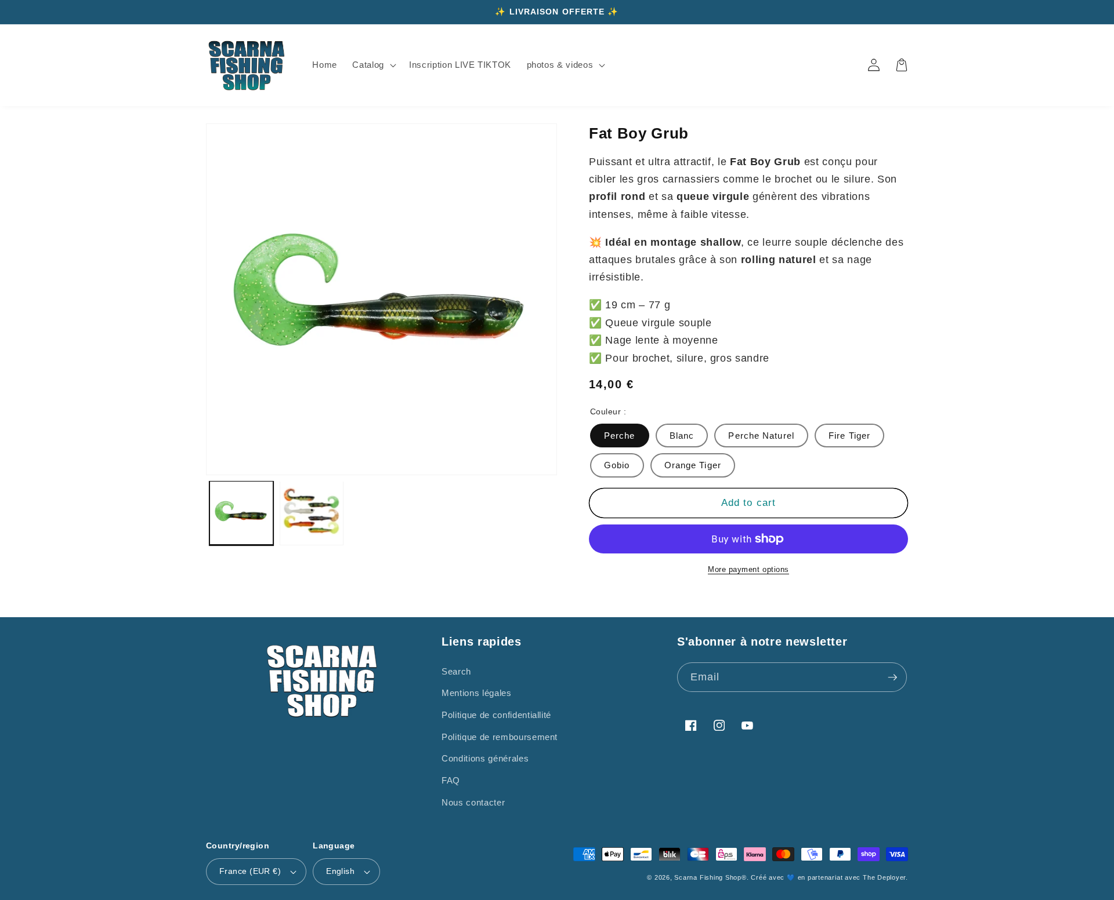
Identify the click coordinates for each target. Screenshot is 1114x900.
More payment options (748, 569)
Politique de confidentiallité (496, 715)
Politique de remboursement (500, 737)
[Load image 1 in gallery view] (241, 513)
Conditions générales (485, 758)
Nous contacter (473, 802)
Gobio (617, 465)
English (340, 871)
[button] (373, 65)
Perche (619, 435)
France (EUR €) (250, 871)
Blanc (682, 435)
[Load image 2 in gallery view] (311, 513)
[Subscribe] (892, 677)
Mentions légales (477, 693)
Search (456, 671)
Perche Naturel (761, 435)
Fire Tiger (849, 435)
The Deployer (884, 877)
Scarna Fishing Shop (708, 877)
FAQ (451, 780)
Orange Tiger (692, 465)
